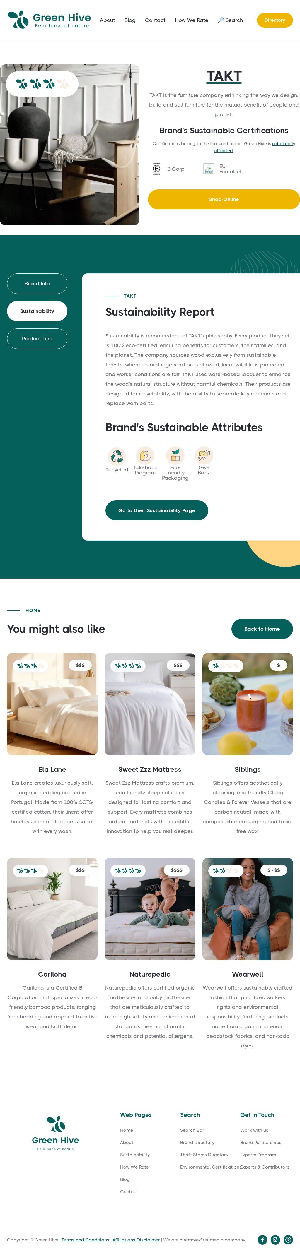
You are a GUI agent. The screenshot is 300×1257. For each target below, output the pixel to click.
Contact (155, 20)
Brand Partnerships (261, 1142)
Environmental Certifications (211, 1167)
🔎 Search (230, 20)
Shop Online (224, 199)
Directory (275, 20)
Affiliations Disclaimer (136, 1240)
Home (126, 1130)
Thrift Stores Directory (204, 1154)
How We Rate (191, 20)
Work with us (254, 1130)
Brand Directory (197, 1142)
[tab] (37, 283)
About (107, 20)
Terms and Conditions (85, 1240)
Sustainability (135, 1154)
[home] (51, 20)
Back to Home (262, 629)
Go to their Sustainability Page (156, 510)
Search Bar (192, 1130)
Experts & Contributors (264, 1167)
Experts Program (258, 1154)
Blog (130, 20)
